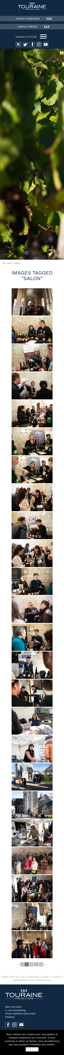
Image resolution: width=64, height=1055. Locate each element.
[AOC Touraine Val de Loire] (32, 6)
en (35, 36)
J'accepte (32, 1049)
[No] (59, 1042)
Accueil (7, 263)
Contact (21, 36)
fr (29, 36)
